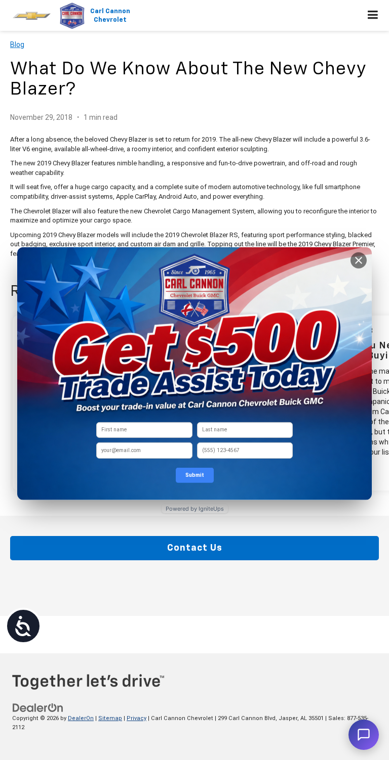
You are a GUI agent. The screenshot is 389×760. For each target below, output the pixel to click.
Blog (17, 44)
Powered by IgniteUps (195, 508)
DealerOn (81, 718)
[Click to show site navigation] (373, 15)
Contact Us (194, 548)
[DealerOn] (38, 707)
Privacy (136, 718)
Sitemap (110, 718)
